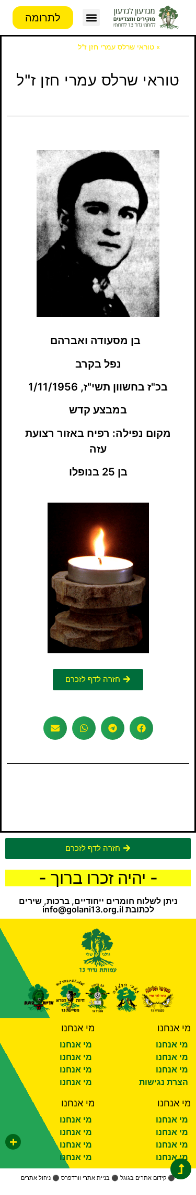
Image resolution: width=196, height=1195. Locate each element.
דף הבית (175, 47)
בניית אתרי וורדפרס (85, 1177)
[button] (91, 17)
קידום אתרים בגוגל (143, 1177)
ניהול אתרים (36, 1177)
